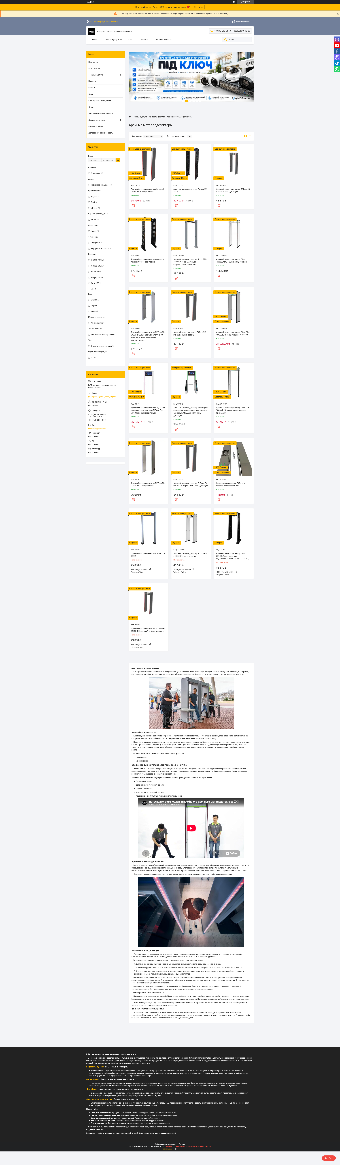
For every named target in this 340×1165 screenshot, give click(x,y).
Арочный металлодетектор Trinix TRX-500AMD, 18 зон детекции (190, 554)
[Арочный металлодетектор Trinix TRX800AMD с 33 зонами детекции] (234, 234)
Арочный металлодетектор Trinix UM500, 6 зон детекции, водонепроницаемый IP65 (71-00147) (232, 556)
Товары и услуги (112, 39)
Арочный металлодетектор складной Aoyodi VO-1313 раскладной (147, 260)
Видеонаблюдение (95, 1067)
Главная (94, 39)
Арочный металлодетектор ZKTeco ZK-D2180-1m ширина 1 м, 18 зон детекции (190, 484)
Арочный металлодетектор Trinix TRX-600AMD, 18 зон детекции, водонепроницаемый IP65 (190, 262)
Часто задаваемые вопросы (100, 113)
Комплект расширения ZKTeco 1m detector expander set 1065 (231, 484)
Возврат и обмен (95, 126)
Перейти (198, 7)
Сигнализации (92, 1079)
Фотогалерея (94, 68)
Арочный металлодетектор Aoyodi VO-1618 (190, 190)
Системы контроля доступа (99, 1099)
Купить (133, 204)
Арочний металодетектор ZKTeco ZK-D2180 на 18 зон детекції (189, 333)
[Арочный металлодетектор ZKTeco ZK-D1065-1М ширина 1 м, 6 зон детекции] (148, 603)
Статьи (91, 88)
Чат (331, 1158)
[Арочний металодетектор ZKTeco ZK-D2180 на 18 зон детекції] (191, 306)
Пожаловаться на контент (175, 1146)
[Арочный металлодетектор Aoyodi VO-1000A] (148, 528)
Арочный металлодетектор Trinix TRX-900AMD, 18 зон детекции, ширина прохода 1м (233, 410)
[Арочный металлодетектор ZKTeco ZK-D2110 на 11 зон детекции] (148, 458)
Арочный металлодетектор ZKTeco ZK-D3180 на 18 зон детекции (148, 190)
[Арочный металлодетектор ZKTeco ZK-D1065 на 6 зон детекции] (234, 163)
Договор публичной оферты (100, 133)
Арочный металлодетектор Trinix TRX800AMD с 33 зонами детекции (231, 260)
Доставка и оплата (163, 39)
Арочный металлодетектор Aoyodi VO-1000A (148, 554)
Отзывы (91, 107)
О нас (130, 39)
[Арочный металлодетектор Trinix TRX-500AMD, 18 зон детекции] (191, 528)
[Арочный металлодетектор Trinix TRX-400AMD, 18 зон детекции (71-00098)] (234, 306)
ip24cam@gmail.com (97, 429)
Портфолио (93, 62)
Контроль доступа (157, 117)
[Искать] (225, 40)
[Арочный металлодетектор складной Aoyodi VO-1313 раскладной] (148, 234)
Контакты (144, 39)
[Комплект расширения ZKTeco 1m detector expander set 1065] (234, 458)
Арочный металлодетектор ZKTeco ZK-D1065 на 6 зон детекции (233, 190)
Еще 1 (93, 289)
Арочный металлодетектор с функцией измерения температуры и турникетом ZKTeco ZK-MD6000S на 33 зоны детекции (190, 412)
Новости (92, 81)
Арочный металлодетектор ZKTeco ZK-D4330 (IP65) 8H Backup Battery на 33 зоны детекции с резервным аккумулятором (148, 336)
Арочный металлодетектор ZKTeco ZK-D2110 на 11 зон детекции (148, 484)
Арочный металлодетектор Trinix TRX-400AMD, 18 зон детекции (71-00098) (233, 333)
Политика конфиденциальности (198, 1146)
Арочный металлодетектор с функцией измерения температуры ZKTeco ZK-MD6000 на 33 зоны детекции (148, 410)
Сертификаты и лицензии (99, 101)
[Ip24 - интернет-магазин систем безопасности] (91, 31)
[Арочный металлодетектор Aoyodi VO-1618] (191, 163)
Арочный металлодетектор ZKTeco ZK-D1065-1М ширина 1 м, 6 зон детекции (148, 629)
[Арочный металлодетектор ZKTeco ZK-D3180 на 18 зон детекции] (148, 163)
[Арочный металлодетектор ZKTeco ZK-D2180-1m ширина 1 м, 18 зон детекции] (191, 458)
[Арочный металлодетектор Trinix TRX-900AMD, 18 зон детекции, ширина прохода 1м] (234, 382)
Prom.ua (182, 1144)
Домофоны (91, 1089)
